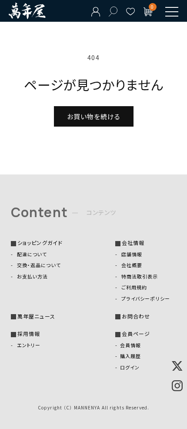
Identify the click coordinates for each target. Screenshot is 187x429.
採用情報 (28, 333)
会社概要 (131, 264)
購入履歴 (130, 355)
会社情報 (133, 242)
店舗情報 (131, 254)
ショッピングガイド (40, 242)
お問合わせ (136, 316)
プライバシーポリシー (145, 298)
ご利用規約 (133, 287)
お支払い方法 (32, 276)
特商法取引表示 (139, 276)
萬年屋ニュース (36, 316)
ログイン (130, 367)
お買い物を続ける (93, 116)
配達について (31, 254)
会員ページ (136, 333)
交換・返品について (38, 264)
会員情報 (130, 345)
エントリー (28, 345)
